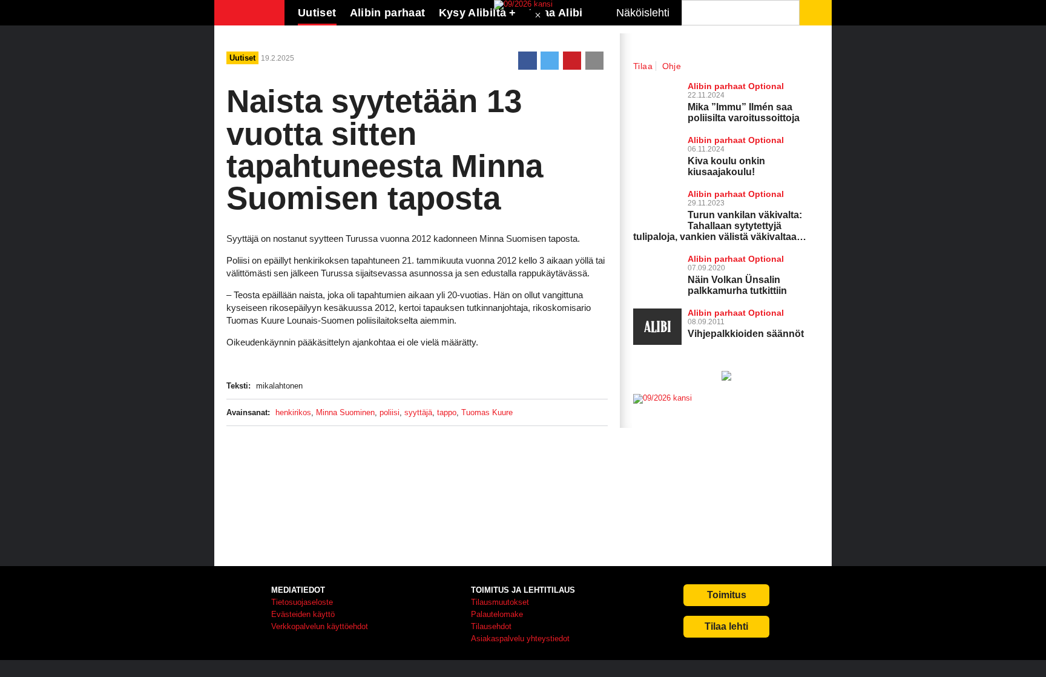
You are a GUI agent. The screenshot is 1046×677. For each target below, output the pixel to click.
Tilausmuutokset (500, 602)
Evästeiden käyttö (303, 614)
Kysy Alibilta (473, 13)
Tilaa (643, 66)
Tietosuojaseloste (302, 602)
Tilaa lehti (726, 626)
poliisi (390, 412)
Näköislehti (642, 13)
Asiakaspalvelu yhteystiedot (520, 638)
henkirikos (293, 412)
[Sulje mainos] (537, 16)
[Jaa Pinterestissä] (572, 61)
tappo (446, 412)
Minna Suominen (345, 412)
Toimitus (726, 595)
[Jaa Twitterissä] (550, 61)
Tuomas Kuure (487, 412)
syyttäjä (418, 412)
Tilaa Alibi (556, 13)
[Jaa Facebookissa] (527, 61)
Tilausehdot (491, 626)
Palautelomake (497, 614)
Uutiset (317, 13)
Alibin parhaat (388, 13)
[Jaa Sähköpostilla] (594, 61)
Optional (766, 86)
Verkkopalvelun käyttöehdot (319, 626)
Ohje (672, 66)
